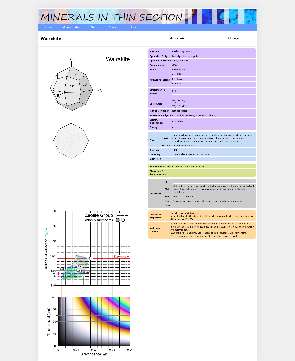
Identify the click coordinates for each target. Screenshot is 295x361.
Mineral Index (71, 27)
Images (235, 38)
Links (133, 27)
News (94, 27)
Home (48, 27)
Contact (114, 27)
